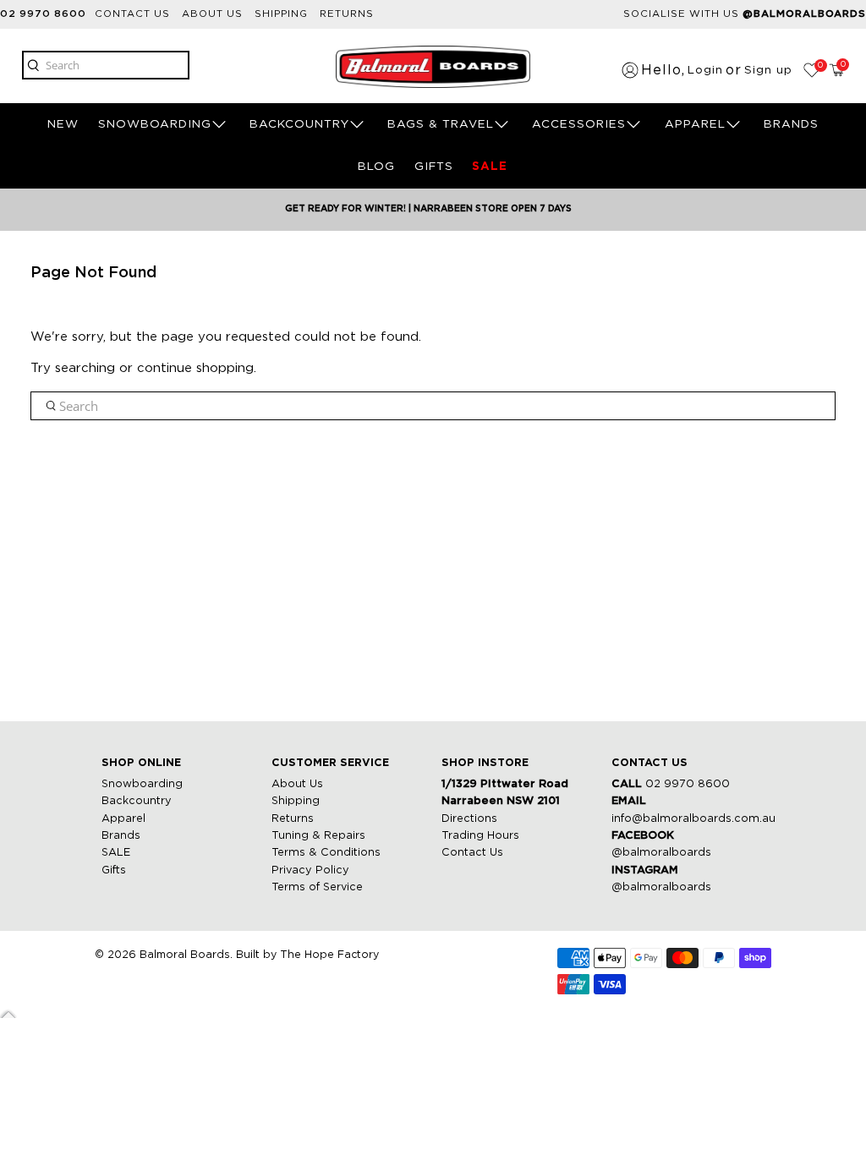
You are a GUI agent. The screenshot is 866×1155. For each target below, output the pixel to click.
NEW (63, 124)
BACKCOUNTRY (299, 124)
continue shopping (195, 368)
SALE (489, 166)
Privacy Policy (310, 870)
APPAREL (695, 124)
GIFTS (433, 166)
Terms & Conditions (326, 852)
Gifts (113, 870)
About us (212, 14)
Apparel (123, 818)
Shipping (281, 14)
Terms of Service (317, 887)
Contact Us (472, 852)
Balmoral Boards (185, 955)
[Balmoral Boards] (433, 67)
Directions (469, 818)
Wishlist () (819, 65)
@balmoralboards (661, 852)
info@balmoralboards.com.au (693, 818)
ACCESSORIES (579, 124)
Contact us (132, 14)
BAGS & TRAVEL (440, 124)
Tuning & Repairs (318, 835)
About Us (297, 784)
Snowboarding (142, 784)
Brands (120, 835)
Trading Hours (480, 835)
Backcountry (136, 801)
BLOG (376, 166)
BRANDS (791, 124)
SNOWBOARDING (154, 124)
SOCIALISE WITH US (744, 14)
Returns (347, 14)
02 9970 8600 (43, 14)
